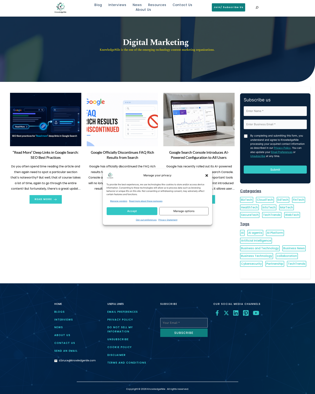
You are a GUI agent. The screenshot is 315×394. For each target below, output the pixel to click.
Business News (294, 248)
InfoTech (268, 207)
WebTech (292, 215)
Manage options (184, 211)
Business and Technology (260, 248)
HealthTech (249, 207)
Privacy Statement (167, 219)
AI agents (255, 233)
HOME (58, 304)
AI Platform (275, 233)
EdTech (283, 200)
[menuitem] (98, 5)
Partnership (274, 264)
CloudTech (265, 200)
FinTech (298, 200)
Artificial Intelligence (256, 240)
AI (242, 233)
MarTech (286, 207)
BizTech (246, 200)
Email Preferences (281, 152)
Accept (132, 211)
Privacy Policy (282, 147)
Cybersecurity (251, 264)
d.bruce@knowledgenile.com (77, 360)
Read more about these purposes (145, 200)
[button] (207, 175)
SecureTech (249, 215)
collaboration (287, 256)
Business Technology (256, 256)
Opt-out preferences (146, 219)
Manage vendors (118, 200)
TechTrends (272, 215)
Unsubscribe (257, 156)
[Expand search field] (257, 7)
